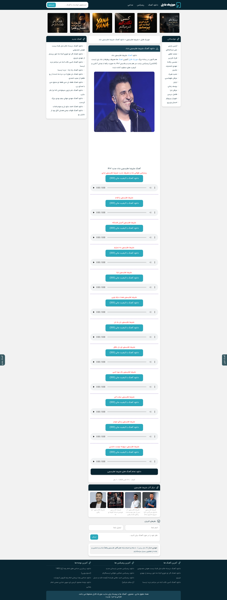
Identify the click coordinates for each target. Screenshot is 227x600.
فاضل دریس (172, 94)
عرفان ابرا (173, 90)
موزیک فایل (145, 39)
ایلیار (175, 82)
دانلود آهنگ (153, 5)
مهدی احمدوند (171, 66)
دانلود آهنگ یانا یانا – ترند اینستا (70, 70)
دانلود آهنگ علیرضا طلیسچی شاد (140, 48)
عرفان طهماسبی (171, 78)
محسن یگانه (172, 62)
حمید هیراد (172, 74)
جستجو (51, 5)
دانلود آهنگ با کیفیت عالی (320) (124, 178)
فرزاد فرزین (172, 58)
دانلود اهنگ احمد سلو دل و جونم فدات (68, 106)
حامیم (174, 70)
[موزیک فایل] (171, 5)
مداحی (130, 5)
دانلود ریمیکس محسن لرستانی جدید (120, 568)
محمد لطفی (172, 54)
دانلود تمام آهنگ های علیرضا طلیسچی (124, 471)
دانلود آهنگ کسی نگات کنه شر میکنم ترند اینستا (162, 582)
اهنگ (120, 59)
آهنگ (130, 55)
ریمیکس (140, 5)
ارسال (94, 537)
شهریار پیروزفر (171, 98)
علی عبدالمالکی (171, 50)
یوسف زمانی (172, 86)
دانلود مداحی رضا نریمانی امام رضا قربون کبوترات (72, 578)
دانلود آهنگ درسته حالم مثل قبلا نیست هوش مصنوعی (159, 568)
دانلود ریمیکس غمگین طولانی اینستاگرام (118, 573)
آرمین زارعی (172, 46)
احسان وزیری (172, 102)
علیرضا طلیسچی (132, 39)
